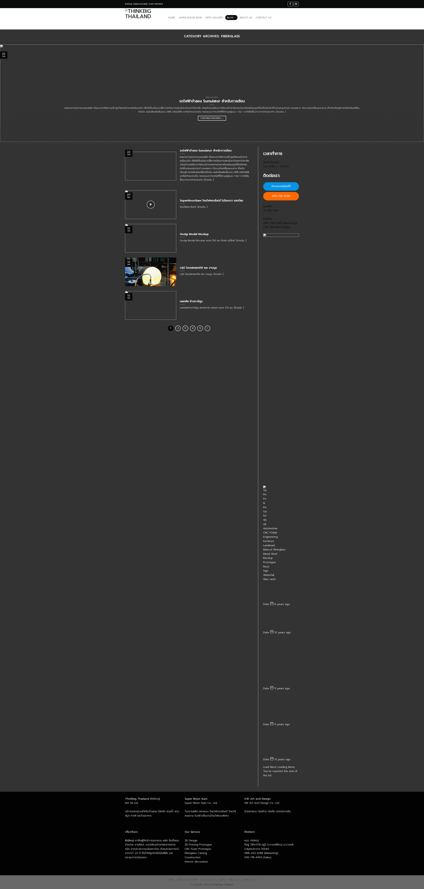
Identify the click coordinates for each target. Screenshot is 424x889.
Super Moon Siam (190, 17)
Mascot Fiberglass (274, 550)
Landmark (269, 545)
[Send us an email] (296, 4)
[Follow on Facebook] (290, 4)
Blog (230, 17)
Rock (266, 567)
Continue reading (211, 118)
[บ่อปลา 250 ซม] (281, 708)
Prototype (269, 562)
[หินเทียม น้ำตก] (281, 591)
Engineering (270, 537)
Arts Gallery (214, 17)
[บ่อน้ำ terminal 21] (281, 620)
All (264, 524)
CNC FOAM (270, 533)
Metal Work (270, 554)
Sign (265, 571)
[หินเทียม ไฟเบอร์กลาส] (281, 743)
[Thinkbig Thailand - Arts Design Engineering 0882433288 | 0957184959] (143, 17)
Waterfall (268, 575)
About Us (245, 17)
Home (171, 17)
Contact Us (264, 17)
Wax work (269, 579)
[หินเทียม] (281, 662)
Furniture (268, 541)
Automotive (270, 528)
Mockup (268, 558)
